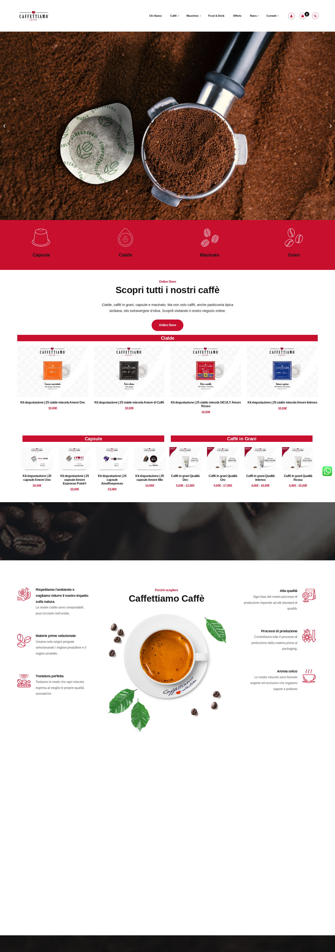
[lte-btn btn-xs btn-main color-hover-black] (52, 377)
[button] (4, 126)
